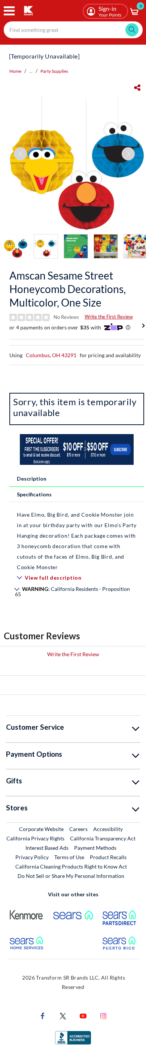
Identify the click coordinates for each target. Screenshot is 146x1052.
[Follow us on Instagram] (103, 1015)
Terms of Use (69, 857)
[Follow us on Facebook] (42, 1015)
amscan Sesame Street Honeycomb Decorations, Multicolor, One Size (67, 289)
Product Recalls (108, 857)
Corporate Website (41, 828)
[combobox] (73, 29)
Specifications (34, 494)
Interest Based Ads (47, 848)
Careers (78, 828)
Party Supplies (54, 71)
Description (31, 478)
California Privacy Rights (35, 838)
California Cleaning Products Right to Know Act (71, 866)
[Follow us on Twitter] (62, 1015)
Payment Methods (95, 848)
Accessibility (108, 829)
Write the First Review (109, 317)
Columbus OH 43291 (51, 355)
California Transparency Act (103, 838)
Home (15, 71)
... (31, 71)
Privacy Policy (32, 857)
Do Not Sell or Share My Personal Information (71, 876)
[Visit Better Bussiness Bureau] (73, 1037)
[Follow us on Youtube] (83, 1015)
